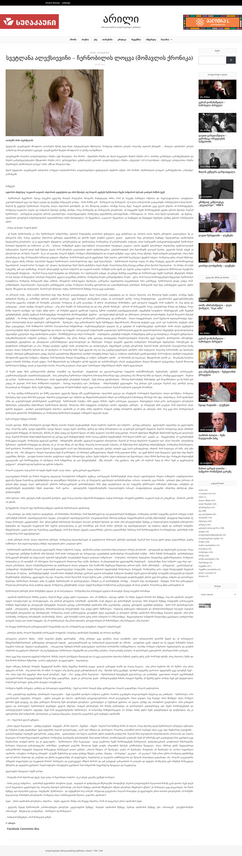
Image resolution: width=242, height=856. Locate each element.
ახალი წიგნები (205, 504)
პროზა (73, 39)
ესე (95, 39)
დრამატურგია (205, 507)
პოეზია (85, 39)
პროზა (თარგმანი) (99, 52)
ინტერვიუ (151, 39)
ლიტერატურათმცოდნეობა (210, 535)
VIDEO (201, 497)
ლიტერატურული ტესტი (209, 538)
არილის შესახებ (52, 3)
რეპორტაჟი (204, 562)
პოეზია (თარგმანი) (207, 545)
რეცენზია (136, 39)
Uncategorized (205, 493)
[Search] (231, 60)
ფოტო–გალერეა (206, 573)
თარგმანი (107, 39)
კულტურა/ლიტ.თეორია (209, 528)
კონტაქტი (66, 3)
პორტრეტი (203, 552)
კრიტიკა (122, 39)
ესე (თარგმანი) (205, 514)
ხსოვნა (202, 576)
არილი (121, 18)
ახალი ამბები (205, 500)
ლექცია (202, 531)
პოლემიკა (203, 548)
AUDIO (201, 490)
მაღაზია (165, 39)
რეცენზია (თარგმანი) (208, 569)
